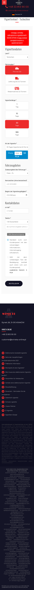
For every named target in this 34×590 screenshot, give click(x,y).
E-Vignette (9, 410)
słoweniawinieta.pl (24, 529)
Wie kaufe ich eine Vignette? (14, 368)
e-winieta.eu (22, 488)
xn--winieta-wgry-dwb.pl (17, 580)
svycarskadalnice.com (17, 527)
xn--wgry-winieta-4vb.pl (17, 577)
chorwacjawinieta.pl (22, 481)
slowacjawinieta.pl (24, 524)
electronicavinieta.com (17, 491)
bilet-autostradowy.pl (17, 474)
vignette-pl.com (10, 534)
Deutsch (18, 14)
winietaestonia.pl (11, 555)
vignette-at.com (22, 531)
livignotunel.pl (22, 500)
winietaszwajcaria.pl (10, 563)
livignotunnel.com (11, 502)
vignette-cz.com (23, 532)
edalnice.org (13, 490)
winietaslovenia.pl (23, 560)
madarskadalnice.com (17, 505)
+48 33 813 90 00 (18, 6)
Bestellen (13, 283)
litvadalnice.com (11, 498)
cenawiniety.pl (25, 479)
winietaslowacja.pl (10, 562)
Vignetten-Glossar (11, 415)
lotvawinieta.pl (24, 502)
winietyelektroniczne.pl (17, 568)
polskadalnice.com (17, 512)
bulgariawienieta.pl (10, 478)
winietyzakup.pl (25, 572)
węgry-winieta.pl (9, 574)
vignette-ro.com (10, 536)
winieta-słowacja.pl (11, 546)
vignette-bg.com (10, 532)
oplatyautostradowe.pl (11, 510)
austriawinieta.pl (23, 473)
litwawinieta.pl (11, 500)
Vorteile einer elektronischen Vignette (17, 383)
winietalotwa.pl (10, 556)
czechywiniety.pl (9, 485)
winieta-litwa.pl (23, 544)
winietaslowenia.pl (24, 562)
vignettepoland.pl (21, 538)
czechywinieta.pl (23, 483)
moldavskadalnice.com (17, 507)
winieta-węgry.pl (12, 548)
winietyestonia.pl (11, 570)
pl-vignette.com (25, 510)
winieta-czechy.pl (11, 544)
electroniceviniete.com (17, 493)
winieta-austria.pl (23, 543)
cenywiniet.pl (9, 481)
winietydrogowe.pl (22, 567)
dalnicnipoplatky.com (23, 485)
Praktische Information (12, 363)
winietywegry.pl (23, 570)
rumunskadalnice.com (17, 517)
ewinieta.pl (13, 497)
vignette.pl (10, 538)
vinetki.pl (9, 539)
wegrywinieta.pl (10, 543)
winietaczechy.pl (23, 553)
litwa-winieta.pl (23, 498)
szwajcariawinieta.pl (10, 529)
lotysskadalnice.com (22, 503)
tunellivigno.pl (10, 531)
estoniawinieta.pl (9, 495)
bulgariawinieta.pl (24, 478)
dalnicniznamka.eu (10, 486)
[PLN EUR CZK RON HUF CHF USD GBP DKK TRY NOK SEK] (18, 153)
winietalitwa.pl (23, 555)
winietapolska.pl (24, 558)
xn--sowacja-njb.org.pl (23, 574)
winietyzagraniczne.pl (11, 572)
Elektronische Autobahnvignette (16, 353)
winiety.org (10, 567)
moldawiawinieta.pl (10, 508)
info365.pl (21, 497)
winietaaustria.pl (9, 550)
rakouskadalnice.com (17, 514)
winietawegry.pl (11, 565)
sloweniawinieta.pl (17, 526)
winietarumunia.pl (10, 560)
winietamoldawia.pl (23, 556)
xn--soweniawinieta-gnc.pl (17, 575)
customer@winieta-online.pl (17, 10)
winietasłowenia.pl (24, 563)
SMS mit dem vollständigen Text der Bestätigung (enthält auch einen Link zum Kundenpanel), (18, 264)
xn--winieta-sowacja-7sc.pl (17, 579)
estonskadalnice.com (23, 495)
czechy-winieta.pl (10, 483)
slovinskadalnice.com (17, 522)
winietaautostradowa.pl (17, 551)
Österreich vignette (11, 398)
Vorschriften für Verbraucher (14, 378)
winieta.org (23, 548)
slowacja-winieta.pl (10, 524)
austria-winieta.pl (10, 473)
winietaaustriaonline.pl (23, 550)
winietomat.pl (23, 565)
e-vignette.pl (12, 488)
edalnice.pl (22, 490)
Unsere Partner (10, 406)
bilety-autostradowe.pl (17, 476)
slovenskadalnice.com (17, 520)
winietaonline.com (11, 558)
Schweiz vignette (11, 402)
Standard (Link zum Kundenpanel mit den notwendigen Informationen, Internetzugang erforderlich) (18, 246)
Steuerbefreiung (10, 387)
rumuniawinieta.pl (17, 515)
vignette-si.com (23, 536)
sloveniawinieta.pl (17, 519)
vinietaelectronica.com (20, 539)
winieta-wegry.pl (24, 546)
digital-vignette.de (24, 486)
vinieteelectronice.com (17, 541)
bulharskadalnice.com (11, 479)
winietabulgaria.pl (10, 553)
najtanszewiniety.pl (24, 508)
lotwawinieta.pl (9, 503)
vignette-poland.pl (23, 534)
